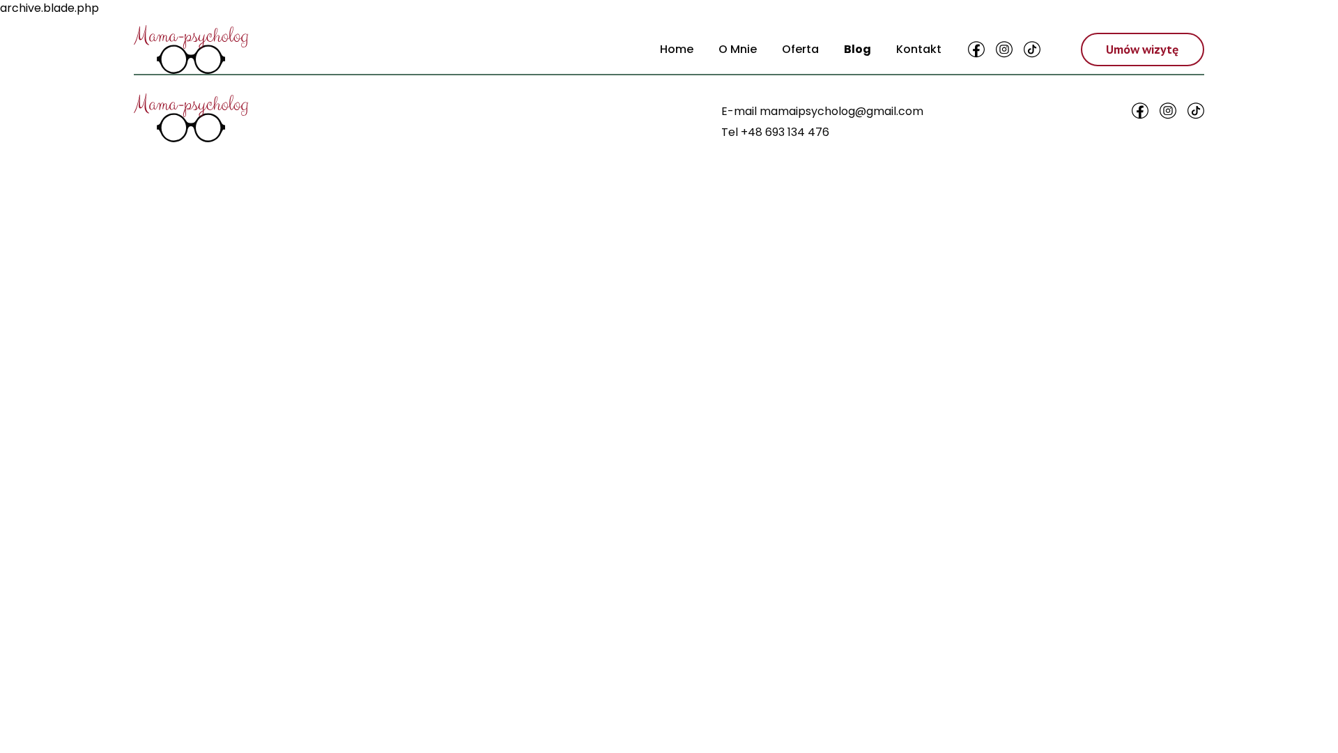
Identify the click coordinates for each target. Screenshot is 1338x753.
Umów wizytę (1142, 49)
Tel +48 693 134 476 (775, 132)
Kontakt (918, 49)
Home (676, 49)
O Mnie (737, 49)
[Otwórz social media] (976, 49)
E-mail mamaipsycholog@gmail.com (822, 111)
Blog (857, 49)
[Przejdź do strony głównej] (191, 49)
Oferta (800, 49)
